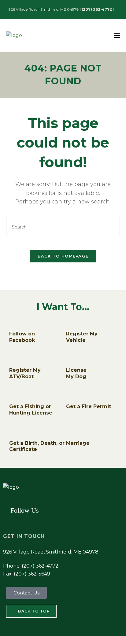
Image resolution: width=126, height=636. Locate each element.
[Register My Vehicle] (70, 323)
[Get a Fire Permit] (70, 396)
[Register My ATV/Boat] (13, 360)
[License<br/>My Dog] (70, 360)
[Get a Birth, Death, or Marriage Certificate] (13, 433)
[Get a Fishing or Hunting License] (13, 396)
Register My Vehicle (82, 337)
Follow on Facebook (22, 337)
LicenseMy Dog (76, 373)
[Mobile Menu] (117, 35)
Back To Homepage (63, 256)
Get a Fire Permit (88, 406)
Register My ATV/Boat (25, 373)
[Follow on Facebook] (13, 323)
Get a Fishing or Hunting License (30, 410)
